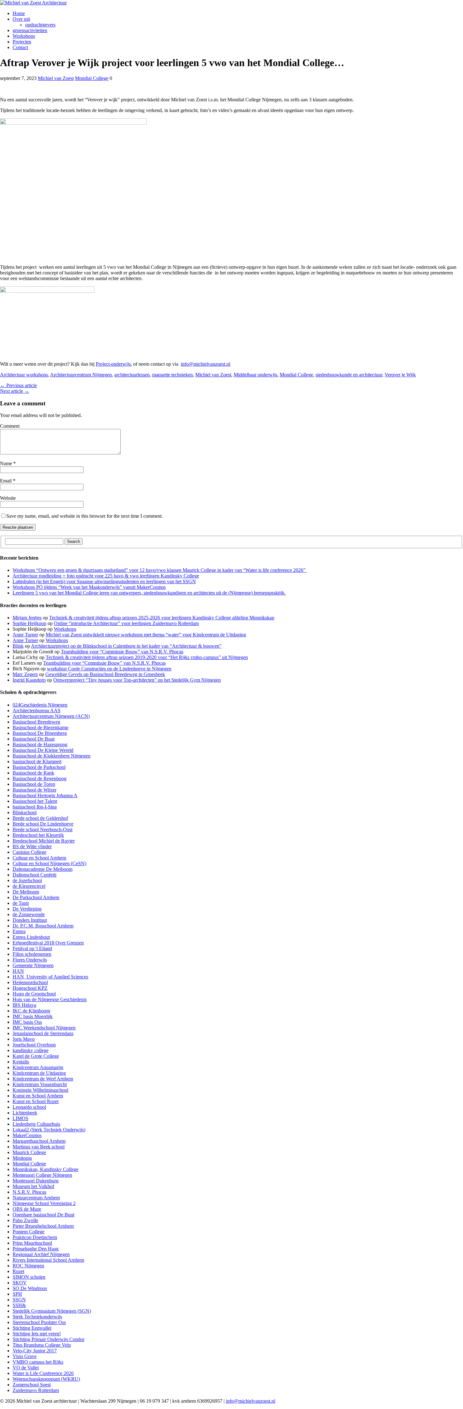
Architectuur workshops (24, 374)
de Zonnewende (29, 914)
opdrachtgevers (40, 24)
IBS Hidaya (24, 1005)
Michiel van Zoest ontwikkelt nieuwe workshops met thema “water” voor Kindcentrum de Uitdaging (146, 634)
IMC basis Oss (27, 1022)
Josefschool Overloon (34, 1044)
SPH (17, 1294)
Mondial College (91, 78)
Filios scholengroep (32, 954)
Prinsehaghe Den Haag (36, 1248)
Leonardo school (29, 1107)
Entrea (19, 931)
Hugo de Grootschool (34, 993)
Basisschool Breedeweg (36, 721)
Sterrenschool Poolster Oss (39, 1322)
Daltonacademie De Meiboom (42, 869)
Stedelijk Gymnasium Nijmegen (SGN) (52, 1311)
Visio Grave (25, 1356)
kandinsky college (31, 1050)
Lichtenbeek (25, 1112)
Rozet (18, 1271)
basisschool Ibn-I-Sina (35, 806)
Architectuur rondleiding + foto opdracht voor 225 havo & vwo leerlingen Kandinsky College (106, 575)
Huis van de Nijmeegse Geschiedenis (50, 999)
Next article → (14, 391)
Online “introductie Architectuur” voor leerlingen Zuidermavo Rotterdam (126, 623)
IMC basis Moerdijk (33, 1016)
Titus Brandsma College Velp (42, 1345)
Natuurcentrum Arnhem (36, 1197)
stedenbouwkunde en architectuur (349, 374)
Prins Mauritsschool (32, 1243)
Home (19, 13)
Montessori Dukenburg (36, 1180)
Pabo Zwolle (25, 1220)
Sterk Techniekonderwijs (37, 1316)
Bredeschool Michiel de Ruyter (44, 840)
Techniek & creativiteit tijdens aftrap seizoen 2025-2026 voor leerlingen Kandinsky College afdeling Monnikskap (161, 617)
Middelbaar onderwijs (255, 374)
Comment (10, 426)
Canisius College (29, 852)
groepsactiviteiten (30, 30)
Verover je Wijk (400, 374)
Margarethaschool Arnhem (39, 1141)
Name (6, 463)
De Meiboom (26, 891)
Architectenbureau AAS (36, 710)
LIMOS (20, 1118)
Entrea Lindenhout (31, 937)
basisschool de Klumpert (37, 761)
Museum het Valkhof (33, 1186)
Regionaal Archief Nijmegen (41, 1254)
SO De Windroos (30, 1288)
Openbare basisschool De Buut (43, 1214)
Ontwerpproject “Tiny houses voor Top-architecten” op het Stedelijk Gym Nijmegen (137, 680)
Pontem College (28, 1231)
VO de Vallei (26, 1367)
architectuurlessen (132, 374)
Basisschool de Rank (33, 772)
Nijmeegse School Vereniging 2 (44, 1203)
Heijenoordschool (30, 982)
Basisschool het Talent (35, 801)
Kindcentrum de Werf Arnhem (43, 1078)
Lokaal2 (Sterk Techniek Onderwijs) (49, 1129)
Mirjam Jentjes (27, 617)
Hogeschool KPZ (30, 988)
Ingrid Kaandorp (29, 680)
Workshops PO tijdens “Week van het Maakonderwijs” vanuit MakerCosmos (89, 587)
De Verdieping (27, 908)
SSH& (19, 1305)
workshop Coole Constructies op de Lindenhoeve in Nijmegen (109, 668)
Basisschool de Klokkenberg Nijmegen (51, 755)
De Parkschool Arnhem (36, 897)
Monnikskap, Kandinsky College (45, 1169)
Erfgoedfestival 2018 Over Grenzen (48, 942)
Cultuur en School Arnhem (39, 857)
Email (6, 480)
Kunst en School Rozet (36, 1101)
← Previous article (18, 385)
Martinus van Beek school (39, 1146)
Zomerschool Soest (32, 1384)
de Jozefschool (27, 880)
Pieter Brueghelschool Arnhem (43, 1226)
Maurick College (29, 1152)
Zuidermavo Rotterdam (36, 1390)
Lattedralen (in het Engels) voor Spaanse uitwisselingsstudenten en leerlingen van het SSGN (104, 581)
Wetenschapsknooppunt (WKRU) (46, 1379)
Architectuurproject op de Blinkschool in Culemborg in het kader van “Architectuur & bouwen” (126, 646)
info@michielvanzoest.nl (205, 364)
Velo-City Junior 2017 (35, 1350)
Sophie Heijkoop (29, 623)
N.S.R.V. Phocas (29, 1192)
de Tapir (21, 903)
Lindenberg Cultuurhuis (36, 1124)
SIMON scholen (29, 1277)
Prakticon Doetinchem (35, 1237)
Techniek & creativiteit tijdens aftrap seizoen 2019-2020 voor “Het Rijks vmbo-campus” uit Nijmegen (147, 657)
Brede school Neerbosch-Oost (42, 829)
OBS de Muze (27, 1209)
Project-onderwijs (113, 364)
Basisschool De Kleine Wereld (43, 750)
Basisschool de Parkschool (39, 767)
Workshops (24, 36)
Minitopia (22, 1158)
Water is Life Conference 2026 (43, 1373)
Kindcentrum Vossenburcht (40, 1084)
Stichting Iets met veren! (37, 1333)
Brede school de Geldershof (40, 818)
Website (8, 498)
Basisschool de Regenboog (39, 778)
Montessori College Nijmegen (42, 1175)
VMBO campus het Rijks (38, 1362)
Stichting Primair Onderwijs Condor (48, 1339)
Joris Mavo (24, 1039)
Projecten (22, 41)
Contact (20, 47)
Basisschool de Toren (34, 784)
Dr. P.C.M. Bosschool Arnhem (43, 925)
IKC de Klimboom (31, 1010)
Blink (18, 646)
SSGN (19, 1299)
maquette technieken (172, 374)
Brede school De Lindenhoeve (43, 823)
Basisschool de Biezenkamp (40, 727)
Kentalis (21, 1061)
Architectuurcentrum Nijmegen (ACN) (51, 716)
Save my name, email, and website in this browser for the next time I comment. (84, 516)
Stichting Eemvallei (32, 1328)
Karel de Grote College (36, 1056)
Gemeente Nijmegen (33, 965)
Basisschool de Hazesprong (40, 744)
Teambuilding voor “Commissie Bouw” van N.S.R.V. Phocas (122, 651)
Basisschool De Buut (33, 738)
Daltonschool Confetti (34, 874)
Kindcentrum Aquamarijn (38, 1067)
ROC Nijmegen (28, 1265)
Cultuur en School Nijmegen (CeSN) (49, 863)
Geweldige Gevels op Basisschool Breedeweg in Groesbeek (105, 674)
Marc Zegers (25, 674)
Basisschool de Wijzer (34, 789)
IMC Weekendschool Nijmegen (44, 1027)
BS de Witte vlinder (32, 846)
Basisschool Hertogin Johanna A (45, 795)
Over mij (21, 19)
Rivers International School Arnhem (48, 1260)
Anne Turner (25, 634)
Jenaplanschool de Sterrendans (43, 1033)
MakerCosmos (27, 1135)
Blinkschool (25, 812)
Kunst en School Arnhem (38, 1095)
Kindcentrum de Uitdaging (39, 1073)
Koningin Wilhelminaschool (40, 1090)
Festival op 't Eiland (32, 948)
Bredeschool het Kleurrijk (38, 835)
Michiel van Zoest (56, 78)
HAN (18, 971)
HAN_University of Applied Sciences (50, 976)
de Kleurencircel (29, 886)
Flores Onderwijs (30, 959)
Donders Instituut (30, 920)
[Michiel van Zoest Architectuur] (231, 3)
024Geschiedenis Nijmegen (40, 704)
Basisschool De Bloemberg (40, 733)
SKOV (20, 1282)
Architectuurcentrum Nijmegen (81, 374)
